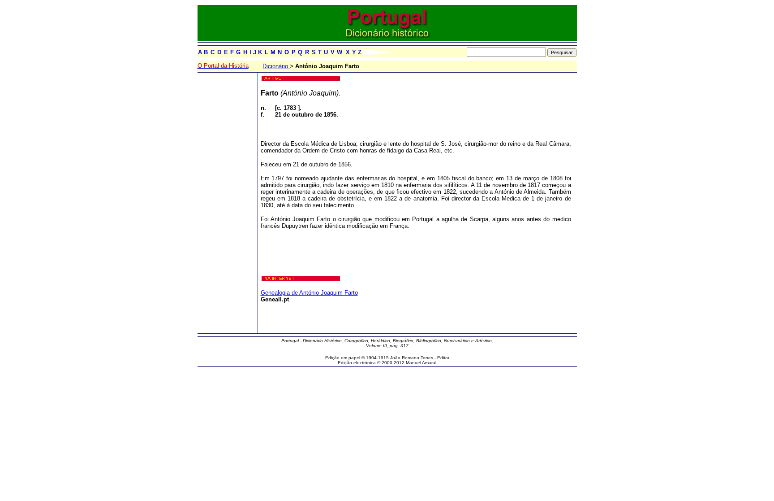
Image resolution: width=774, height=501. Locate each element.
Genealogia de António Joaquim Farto (309, 292)
